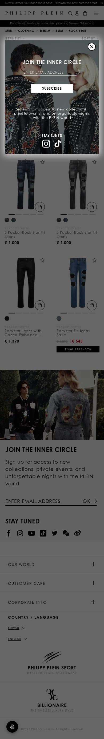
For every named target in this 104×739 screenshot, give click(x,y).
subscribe (52, 88)
